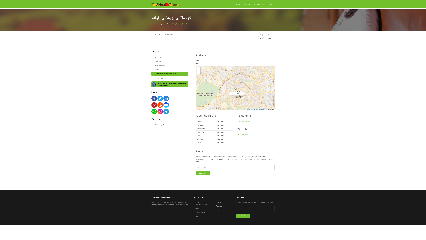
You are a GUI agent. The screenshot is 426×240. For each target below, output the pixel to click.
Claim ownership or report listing (166, 74)
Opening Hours (160, 65)
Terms (197, 208)
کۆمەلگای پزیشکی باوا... (236, 93)
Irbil (166, 24)
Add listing (220, 206)
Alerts (157, 69)
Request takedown (161, 78)
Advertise (219, 202)
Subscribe (202, 173)
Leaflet (248, 109)
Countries (259, 4)
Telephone (158, 61)
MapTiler (254, 109)
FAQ (196, 216)
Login (270, 4)
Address (158, 57)
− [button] (199, 72)
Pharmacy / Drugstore (162, 125)
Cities (247, 4)
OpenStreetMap (263, 109)
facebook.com (242, 134)
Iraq (160, 24)
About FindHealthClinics (201, 203)
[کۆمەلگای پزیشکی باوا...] (236, 89)
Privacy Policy (200, 212)
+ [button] (199, 69)
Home (238, 4)
